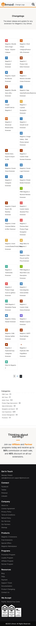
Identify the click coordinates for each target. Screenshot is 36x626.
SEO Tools (5, 397)
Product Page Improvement (10, 403)
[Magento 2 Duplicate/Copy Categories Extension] (6, 345)
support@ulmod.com (21, 478)
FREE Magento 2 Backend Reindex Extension (25, 194)
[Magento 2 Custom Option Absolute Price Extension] (21, 204)
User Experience (7, 412)
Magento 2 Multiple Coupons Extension (25, 321)
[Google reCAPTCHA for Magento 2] (6, 102)
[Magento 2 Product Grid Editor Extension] (21, 59)
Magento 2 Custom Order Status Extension (25, 307)
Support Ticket (6, 583)
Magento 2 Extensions (9, 537)
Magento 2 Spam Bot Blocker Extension (10, 78)
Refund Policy (6, 518)
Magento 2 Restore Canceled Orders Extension (25, 78)
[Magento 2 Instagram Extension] (6, 177)
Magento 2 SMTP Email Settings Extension (25, 336)
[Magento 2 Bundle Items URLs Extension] (6, 88)
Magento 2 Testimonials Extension (8, 272)
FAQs (3, 576)
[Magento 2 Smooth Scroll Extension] (21, 119)
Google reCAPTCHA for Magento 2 (9, 107)
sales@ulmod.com (7, 478)
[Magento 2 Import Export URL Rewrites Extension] (6, 204)
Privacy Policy (6, 512)
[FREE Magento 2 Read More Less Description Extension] (21, 267)
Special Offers (6, 543)
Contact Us (5, 592)
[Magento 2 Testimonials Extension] (6, 267)
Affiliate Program (7, 561)
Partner (28, 444)
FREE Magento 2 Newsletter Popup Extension (10, 307)
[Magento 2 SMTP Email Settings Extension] (21, 331)
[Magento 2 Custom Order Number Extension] (21, 151)
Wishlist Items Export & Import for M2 (10, 156)
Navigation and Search (8, 409)
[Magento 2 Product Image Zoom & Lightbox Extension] (6, 285)
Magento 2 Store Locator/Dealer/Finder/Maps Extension (13, 246)
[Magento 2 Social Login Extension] (21, 166)
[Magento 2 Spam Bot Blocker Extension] (6, 73)
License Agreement (8, 508)
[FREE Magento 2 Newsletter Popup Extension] (6, 302)
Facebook (4, 487)
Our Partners (5, 524)
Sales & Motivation (7, 406)
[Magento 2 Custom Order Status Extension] (21, 302)
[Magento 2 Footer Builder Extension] (21, 177)
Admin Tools (5, 400)
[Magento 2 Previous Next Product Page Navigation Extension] (21, 221)
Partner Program (7, 564)
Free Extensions (6, 540)
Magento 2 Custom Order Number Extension (25, 156)
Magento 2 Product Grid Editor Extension (25, 64)
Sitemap (4, 527)
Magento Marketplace (9, 546)
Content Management (8, 415)
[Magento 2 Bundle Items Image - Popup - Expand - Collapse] (6, 41)
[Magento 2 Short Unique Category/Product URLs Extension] (21, 41)
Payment (4, 580)
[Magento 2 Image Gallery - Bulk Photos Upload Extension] (21, 134)
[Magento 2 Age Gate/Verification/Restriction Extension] (21, 88)
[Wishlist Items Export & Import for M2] (6, 151)
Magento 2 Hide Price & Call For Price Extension (24, 258)
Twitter (3, 490)
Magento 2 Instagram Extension (8, 182)
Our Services (5, 521)
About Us (4, 505)
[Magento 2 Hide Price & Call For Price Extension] (21, 253)
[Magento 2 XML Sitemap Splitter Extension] (6, 331)
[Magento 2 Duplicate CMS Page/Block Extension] (21, 345)
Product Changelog (8, 589)
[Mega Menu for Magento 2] (21, 241)
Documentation (6, 586)
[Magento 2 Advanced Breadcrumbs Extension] (6, 119)
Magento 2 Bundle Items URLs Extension (10, 93)
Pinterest (4, 493)
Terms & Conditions (8, 515)
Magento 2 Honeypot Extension (8, 64)
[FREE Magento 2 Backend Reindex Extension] (21, 189)
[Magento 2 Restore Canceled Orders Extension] (21, 73)
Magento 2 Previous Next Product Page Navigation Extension (24, 229)
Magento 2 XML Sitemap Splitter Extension (10, 336)
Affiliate (16, 444)
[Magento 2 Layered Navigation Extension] (21, 102)
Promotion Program (8, 555)
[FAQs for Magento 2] (6, 363)
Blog (3, 573)
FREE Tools (5, 394)
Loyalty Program (7, 558)
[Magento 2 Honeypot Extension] (6, 59)
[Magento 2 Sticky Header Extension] (6, 316)
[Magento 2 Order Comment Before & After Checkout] (6, 221)
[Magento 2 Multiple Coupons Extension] (21, 316)
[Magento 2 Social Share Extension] (6, 166)
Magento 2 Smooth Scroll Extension (24, 124)
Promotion (5, 417)
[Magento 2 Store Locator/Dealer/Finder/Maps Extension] (6, 241)
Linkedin (4, 496)
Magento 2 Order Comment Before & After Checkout (10, 226)
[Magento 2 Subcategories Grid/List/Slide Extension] (21, 285)
